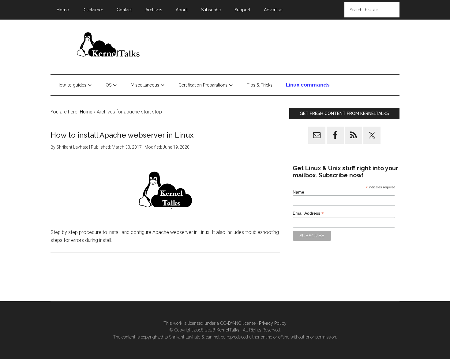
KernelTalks (227, 330)
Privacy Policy (273, 323)
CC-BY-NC (230, 323)
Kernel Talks (109, 45)
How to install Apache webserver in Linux (122, 135)
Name (298, 192)
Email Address (308, 213)
